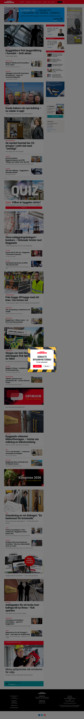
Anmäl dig (37, 366)
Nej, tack (47, 366)
